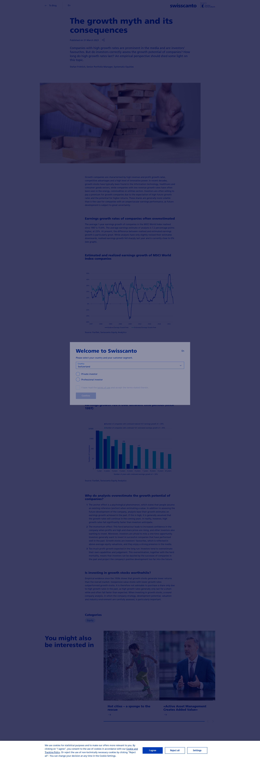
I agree (152, 750)
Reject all (175, 750)
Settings (197, 750)
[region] (130, 750)
